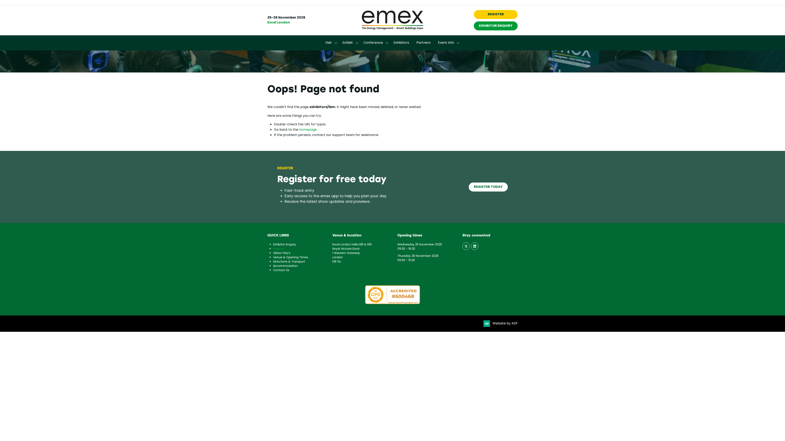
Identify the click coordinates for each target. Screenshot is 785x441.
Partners (423, 43)
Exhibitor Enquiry (284, 244)
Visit (328, 43)
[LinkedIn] (474, 246)
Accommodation (285, 266)
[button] (496, 14)
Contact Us (281, 270)
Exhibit (347, 43)
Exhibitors (401, 43)
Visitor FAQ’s (281, 253)
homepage (308, 130)
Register (279, 249)
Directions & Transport (289, 261)
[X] (466, 246)
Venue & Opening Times (290, 257)
